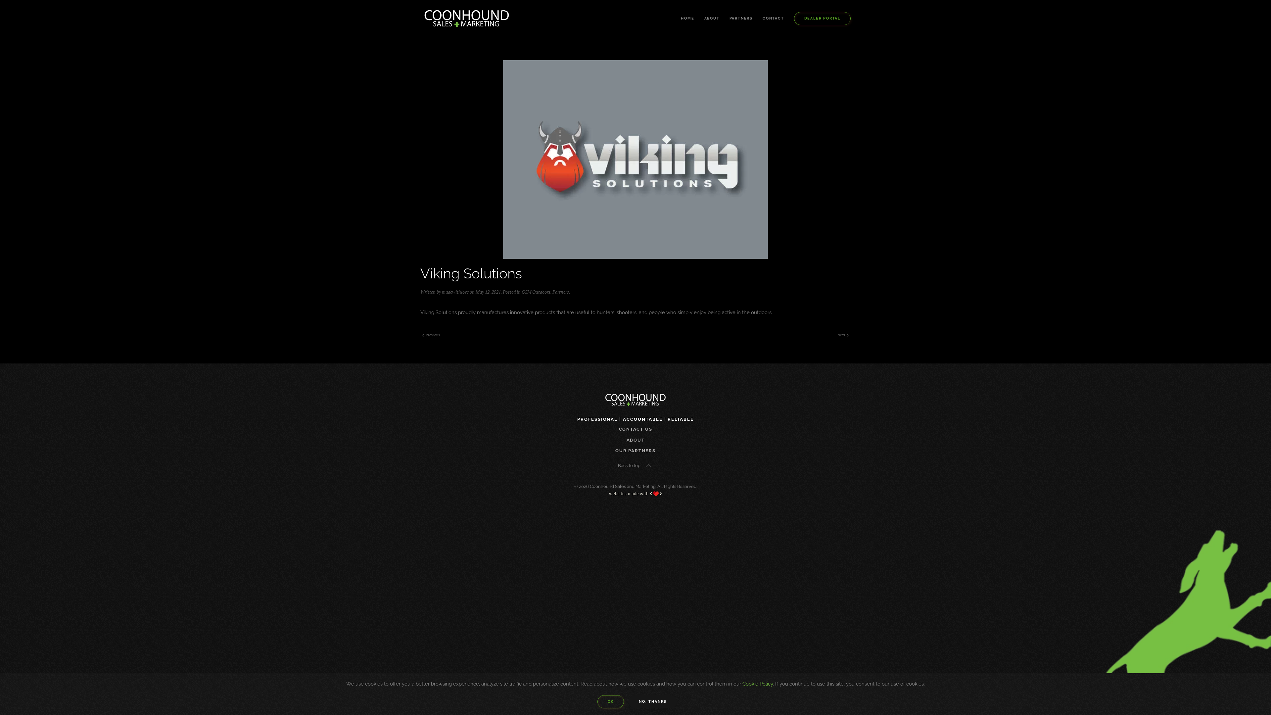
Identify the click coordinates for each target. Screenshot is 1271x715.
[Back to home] (466, 18)
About (712, 18)
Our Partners (635, 450)
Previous (433, 335)
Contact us (635, 429)
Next (841, 335)
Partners (741, 18)
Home (687, 18)
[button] (648, 465)
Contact (773, 18)
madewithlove (455, 292)
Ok (611, 701)
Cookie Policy (757, 684)
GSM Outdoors (536, 292)
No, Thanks (653, 701)
